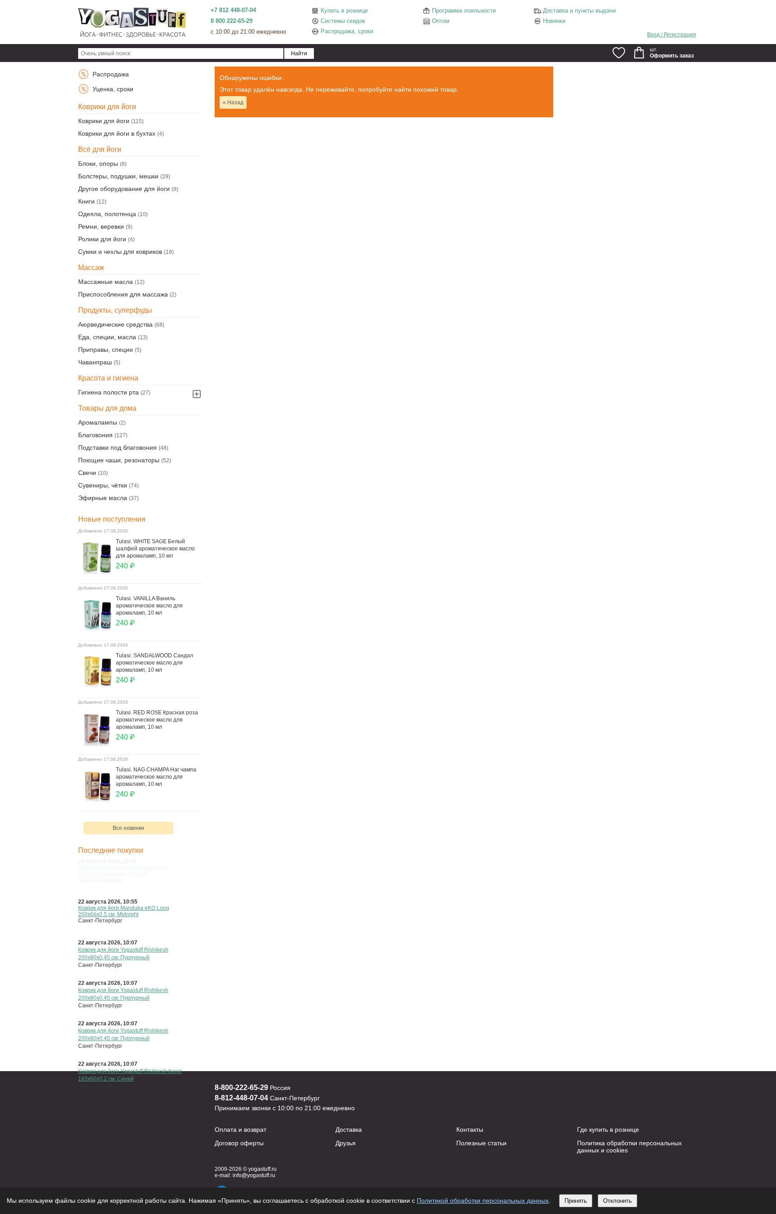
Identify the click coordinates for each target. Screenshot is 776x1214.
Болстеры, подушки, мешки (118, 176)
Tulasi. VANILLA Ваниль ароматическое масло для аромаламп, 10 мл (149, 605)
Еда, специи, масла (107, 337)
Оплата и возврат (240, 1129)
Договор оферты (239, 1143)
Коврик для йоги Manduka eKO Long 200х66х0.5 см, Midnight (123, 911)
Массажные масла (105, 281)
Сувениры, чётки (102, 485)
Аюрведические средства (115, 324)
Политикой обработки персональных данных (483, 1200)
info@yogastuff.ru (254, 1175)
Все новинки (128, 828)
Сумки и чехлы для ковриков (120, 251)
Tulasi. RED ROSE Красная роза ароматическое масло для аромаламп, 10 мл (157, 719)
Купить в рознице (344, 10)
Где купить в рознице (608, 1129)
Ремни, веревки (101, 226)
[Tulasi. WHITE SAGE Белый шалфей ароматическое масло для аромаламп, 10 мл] (97, 573)
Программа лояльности (464, 10)
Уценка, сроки (112, 89)
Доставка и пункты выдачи (579, 10)
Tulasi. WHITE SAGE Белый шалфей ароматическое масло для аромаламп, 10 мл (155, 548)
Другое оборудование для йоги (124, 188)
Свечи (87, 472)
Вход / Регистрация (671, 34)
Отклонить (617, 1200)
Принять (575, 1200)
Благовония (95, 435)
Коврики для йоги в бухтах (116, 133)
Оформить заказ (672, 56)
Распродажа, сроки (347, 31)
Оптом (441, 21)
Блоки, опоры (98, 163)
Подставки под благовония (117, 447)
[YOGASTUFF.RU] (132, 36)
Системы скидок (343, 21)
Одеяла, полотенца (107, 213)
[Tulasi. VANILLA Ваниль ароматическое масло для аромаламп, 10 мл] (97, 630)
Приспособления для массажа (123, 294)
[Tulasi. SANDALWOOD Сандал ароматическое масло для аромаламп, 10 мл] (97, 687)
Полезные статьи (481, 1143)
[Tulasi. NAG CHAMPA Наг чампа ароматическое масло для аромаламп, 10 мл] (97, 801)
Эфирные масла (102, 497)
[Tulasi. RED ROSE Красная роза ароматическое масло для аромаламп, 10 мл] (97, 744)
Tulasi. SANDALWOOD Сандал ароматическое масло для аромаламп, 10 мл (154, 662)
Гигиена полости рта (108, 392)
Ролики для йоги (102, 239)
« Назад (233, 102)
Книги (86, 201)
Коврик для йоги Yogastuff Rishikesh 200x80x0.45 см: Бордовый (123, 870)
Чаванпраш (95, 362)
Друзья (345, 1143)
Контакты (469, 1129)
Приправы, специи (105, 349)
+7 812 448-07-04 (233, 10)
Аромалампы (97, 422)
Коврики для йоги (103, 120)
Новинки (554, 21)
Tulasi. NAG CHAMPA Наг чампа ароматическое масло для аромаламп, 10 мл (156, 777)
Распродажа (110, 74)
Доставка (348, 1129)
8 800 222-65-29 (231, 21)
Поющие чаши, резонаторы (118, 460)
